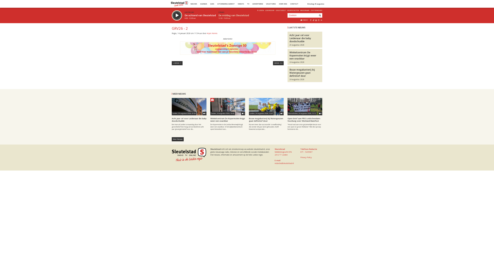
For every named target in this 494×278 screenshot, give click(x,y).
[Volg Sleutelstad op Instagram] (319, 20)
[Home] (179, 3)
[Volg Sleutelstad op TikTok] (313, 20)
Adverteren (257, 4)
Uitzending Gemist (226, 4)
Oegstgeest (281, 10)
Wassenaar (304, 10)
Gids (212, 4)
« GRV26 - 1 (177, 63)
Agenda (203, 4)
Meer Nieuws (177, 139)
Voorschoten (293, 10)
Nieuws (194, 4)
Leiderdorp (270, 10)
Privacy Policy (306, 157)
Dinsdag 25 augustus (315, 4)
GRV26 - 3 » (278, 63)
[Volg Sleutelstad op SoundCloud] (321, 20)
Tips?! (305, 20)
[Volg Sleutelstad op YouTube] (316, 20)
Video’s (241, 4)
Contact (294, 4)
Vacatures (271, 4)
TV (248, 4)
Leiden (261, 10)
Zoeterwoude (316, 10)
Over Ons (283, 4)
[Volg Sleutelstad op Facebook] (311, 20)
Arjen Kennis (212, 33)
